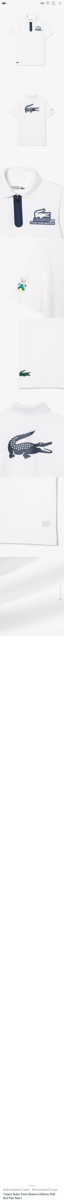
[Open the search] (53, 3)
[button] (48, 3)
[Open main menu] (60, 3)
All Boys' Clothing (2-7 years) (16, 1190)
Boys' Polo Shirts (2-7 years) (44, 1190)
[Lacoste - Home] (4, 3)
